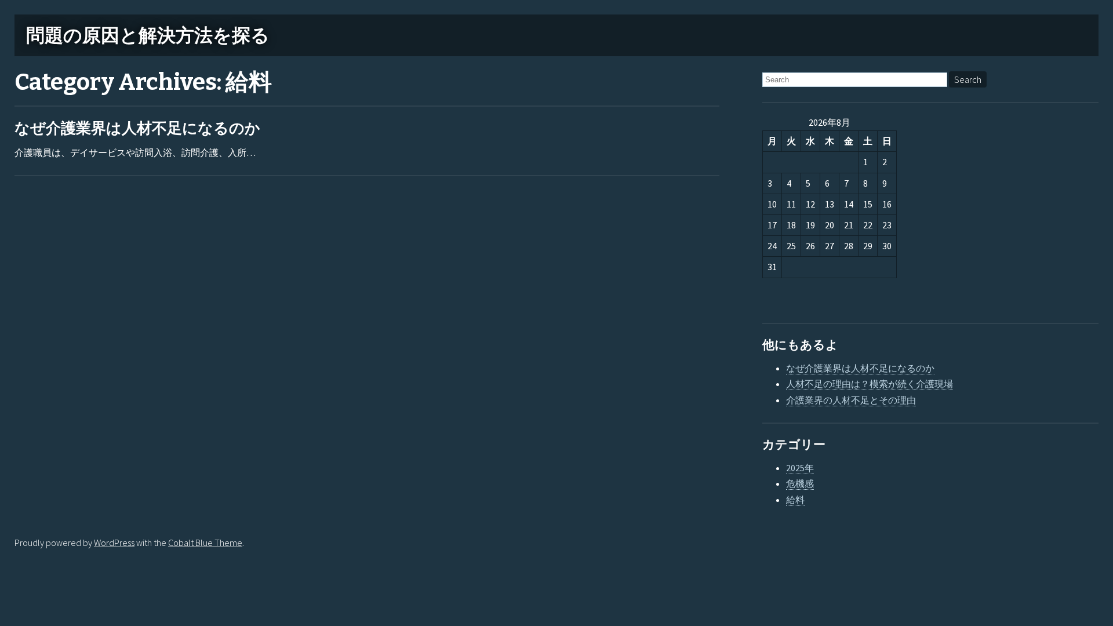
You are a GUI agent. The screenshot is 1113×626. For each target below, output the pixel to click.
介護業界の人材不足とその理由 (851, 400)
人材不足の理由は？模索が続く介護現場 (869, 384)
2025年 (800, 468)
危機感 (800, 483)
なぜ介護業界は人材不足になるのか (137, 128)
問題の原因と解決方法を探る (148, 35)
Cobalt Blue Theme (205, 542)
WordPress (114, 542)
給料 (795, 499)
